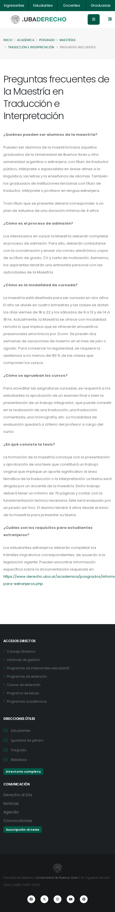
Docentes (71, 5)
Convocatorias (17, 820)
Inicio (7, 40)
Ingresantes (14, 5)
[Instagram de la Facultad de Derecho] (57, 899)
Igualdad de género (27, 740)
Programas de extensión (27, 676)
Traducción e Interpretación (31, 47)
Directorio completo (23, 771)
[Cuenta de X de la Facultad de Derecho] (44, 899)
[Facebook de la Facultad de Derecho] (31, 899)
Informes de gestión (23, 660)
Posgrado (47, 40)
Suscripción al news (22, 829)
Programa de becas (23, 693)
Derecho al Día (17, 795)
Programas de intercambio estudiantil (38, 668)
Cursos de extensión (23, 685)
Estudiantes (43, 5)
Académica (25, 40)
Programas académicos (27, 701)
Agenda (10, 812)
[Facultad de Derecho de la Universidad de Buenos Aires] (39, 19)
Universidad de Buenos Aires (57, 878)
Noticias (11, 803)
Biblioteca (19, 760)
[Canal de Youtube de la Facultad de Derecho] (71, 899)
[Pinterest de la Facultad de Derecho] (84, 899)
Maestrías (67, 40)
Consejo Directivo (21, 651)
